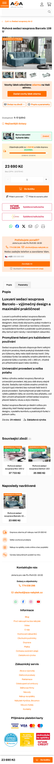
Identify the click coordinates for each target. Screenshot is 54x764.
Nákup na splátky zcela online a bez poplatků (29, 547)
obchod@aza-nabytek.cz (36, 247)
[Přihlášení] (42, 4)
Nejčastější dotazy (15, 123)
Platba (27, 647)
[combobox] (27, 12)
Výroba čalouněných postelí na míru (25, 555)
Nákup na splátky (27, 696)
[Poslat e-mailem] (30, 226)
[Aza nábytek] (16, 4)
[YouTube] (38, 602)
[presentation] (5, 53)
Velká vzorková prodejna (20, 540)
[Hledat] (49, 12)
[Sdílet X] (23, 226)
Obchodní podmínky (27, 638)
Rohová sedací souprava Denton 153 (39, 467)
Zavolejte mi (27, 264)
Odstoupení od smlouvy (27, 683)
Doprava (27, 642)
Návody (27, 692)
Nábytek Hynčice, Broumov (27, 701)
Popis (9, 285)
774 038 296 (14, 247)
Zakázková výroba (27, 655)
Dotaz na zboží (14, 104)
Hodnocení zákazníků (27, 634)
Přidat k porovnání (16, 197)
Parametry (23, 285)
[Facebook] (23, 602)
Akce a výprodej (27, 671)
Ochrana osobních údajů (27, 651)
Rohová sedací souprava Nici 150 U (14, 467)
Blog (27, 617)
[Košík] (49, 4)
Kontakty (27, 709)
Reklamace (27, 679)
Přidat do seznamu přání (38, 197)
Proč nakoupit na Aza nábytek (27, 621)
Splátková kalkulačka (33, 207)
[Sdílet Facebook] (17, 226)
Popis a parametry (40, 104)
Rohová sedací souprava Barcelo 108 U (14, 515)
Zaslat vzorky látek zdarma (27, 94)
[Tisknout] (43, 226)
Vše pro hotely (27, 705)
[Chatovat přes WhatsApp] (10, 226)
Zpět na (18, 21)
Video (27, 625)
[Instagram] (31, 602)
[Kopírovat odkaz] (36, 226)
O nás (27, 630)
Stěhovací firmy (27, 688)
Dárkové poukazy (27, 675)
